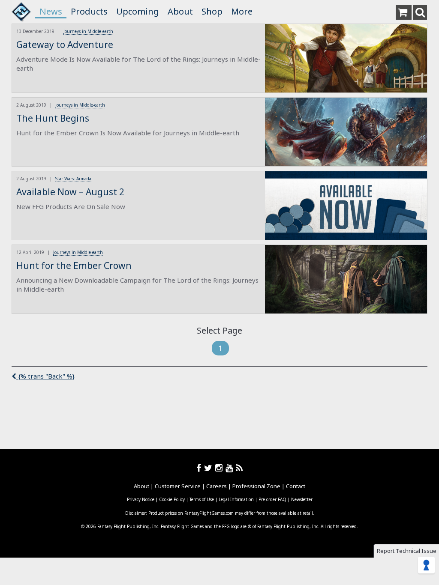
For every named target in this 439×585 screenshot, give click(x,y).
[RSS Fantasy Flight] (239, 468)
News (50, 11)
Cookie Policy (172, 499)
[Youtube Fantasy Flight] (231, 468)
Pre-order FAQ (272, 499)
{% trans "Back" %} (45, 376)
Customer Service (178, 486)
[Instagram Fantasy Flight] (220, 468)
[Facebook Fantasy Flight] (200, 468)
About (180, 11)
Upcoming (137, 11)
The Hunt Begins (52, 118)
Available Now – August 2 (70, 192)
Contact (295, 486)
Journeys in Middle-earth (88, 31)
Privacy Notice (140, 499)
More (242, 11)
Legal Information (236, 499)
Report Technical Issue (406, 551)
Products (89, 11)
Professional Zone (256, 486)
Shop (212, 11)
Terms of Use (201, 499)
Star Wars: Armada (73, 179)
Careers (216, 486)
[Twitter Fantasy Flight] (209, 468)
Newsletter (302, 499)
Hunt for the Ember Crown (74, 266)
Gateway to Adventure (64, 45)
